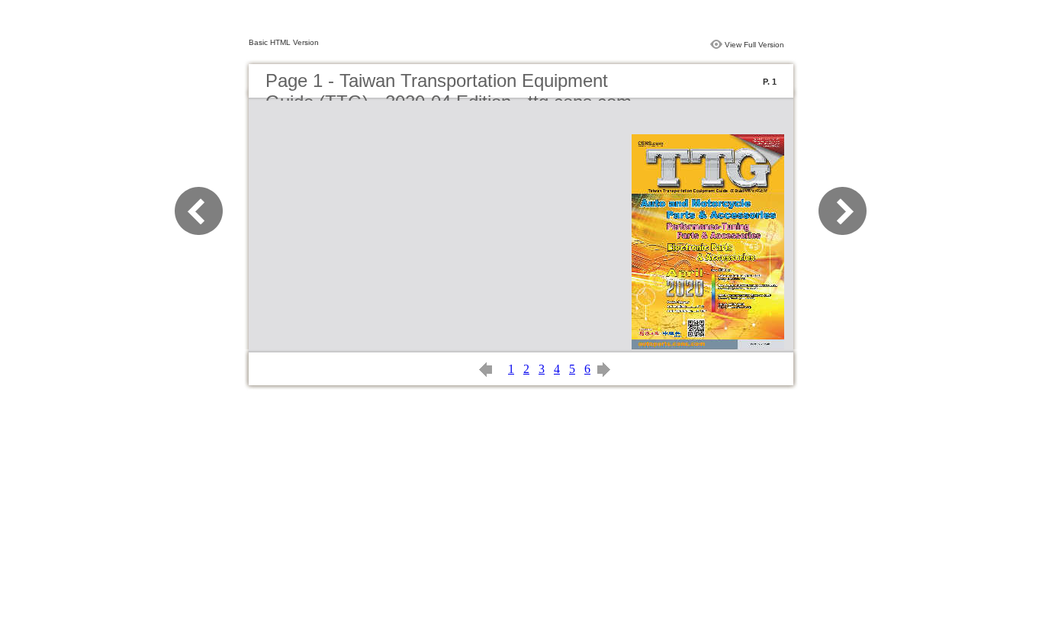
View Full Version (754, 44)
